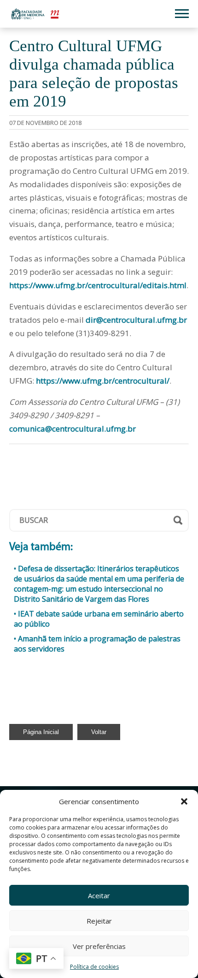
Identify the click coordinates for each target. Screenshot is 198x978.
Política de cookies (94, 967)
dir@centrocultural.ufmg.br (136, 319)
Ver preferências (99, 946)
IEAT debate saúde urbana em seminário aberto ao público (99, 619)
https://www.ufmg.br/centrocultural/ (102, 380)
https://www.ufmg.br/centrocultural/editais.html (97, 285)
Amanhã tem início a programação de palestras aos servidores (97, 644)
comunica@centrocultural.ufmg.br (72, 428)
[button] (184, 801)
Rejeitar (99, 920)
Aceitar (99, 895)
